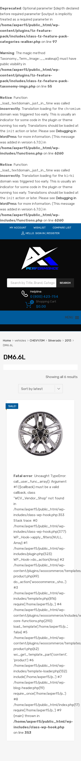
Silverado (54, 340)
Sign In (40, 233)
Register (53, 233)
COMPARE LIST (62, 227)
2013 (68, 340)
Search (65, 282)
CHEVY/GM (37, 340)
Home (7, 340)
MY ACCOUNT (18, 227)
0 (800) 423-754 (41, 297)
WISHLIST (40, 227)
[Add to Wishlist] (67, 408)
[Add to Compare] (67, 416)
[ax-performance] (40, 270)
